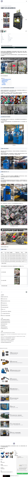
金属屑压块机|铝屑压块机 (4, 327)
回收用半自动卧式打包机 (4, 324)
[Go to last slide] (1, 19)
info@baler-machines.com (4, 465)
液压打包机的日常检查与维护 (4, 307)
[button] (5, 31)
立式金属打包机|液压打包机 (4, 296)
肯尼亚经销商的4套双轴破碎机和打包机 (6, 342)
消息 (1, 304)
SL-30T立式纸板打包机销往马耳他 (5, 313)
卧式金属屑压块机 (3, 325)
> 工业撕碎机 (15, 453)
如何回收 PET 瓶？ (3, 309)
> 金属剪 (15, 454)
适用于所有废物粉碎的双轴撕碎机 (5, 319)
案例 (10, 423)
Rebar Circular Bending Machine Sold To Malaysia (8, 332)
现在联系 (14, 47)
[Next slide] (26, 19)
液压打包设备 (9, 51)
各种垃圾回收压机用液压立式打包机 (5, 322)
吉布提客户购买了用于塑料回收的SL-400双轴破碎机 (7, 339)
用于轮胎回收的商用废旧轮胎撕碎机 (5, 321)
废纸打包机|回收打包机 (4, 303)
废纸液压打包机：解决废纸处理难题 (5, 315)
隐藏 (3, 78)
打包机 (1, 298)
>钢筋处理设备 (16, 455)
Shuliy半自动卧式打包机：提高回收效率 (6, 311)
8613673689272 (3, 462)
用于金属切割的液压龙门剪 (4, 328)
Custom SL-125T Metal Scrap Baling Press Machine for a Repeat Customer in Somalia (13, 336)
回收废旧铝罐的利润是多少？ (4, 305)
